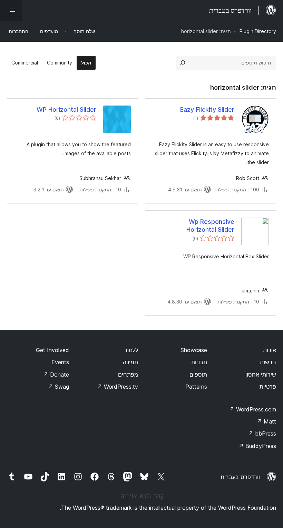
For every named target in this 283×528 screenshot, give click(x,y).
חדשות (268, 362)
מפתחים (128, 374)
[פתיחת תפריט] (11, 10)
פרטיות (268, 386)
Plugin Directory (258, 31)
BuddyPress (257, 445)
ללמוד (131, 350)
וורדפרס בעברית (240, 477)
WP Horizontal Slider (66, 109)
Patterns (196, 386)
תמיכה (130, 362)
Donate (56, 374)
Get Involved (52, 350)
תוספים (198, 374)
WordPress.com (252, 409)
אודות (269, 350)
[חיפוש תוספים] (182, 63)
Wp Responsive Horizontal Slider (210, 225)
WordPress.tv (117, 386)
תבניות (199, 362)
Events (60, 362)
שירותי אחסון (260, 374)
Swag (58, 386)
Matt (266, 421)
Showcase (193, 350)
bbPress (262, 433)
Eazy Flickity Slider (207, 109)
